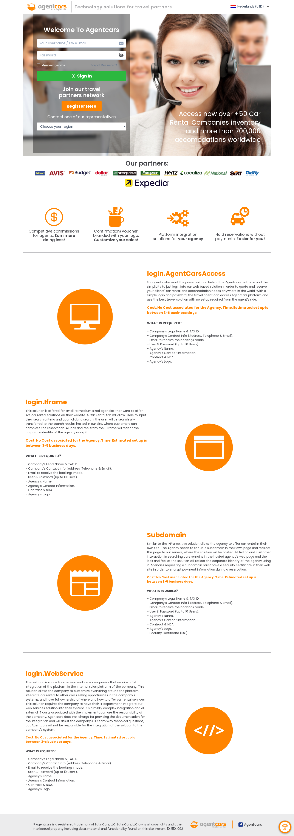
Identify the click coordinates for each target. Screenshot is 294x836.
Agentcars (253, 824)
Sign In (84, 76)
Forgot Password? (104, 65)
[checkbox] (38, 65)
